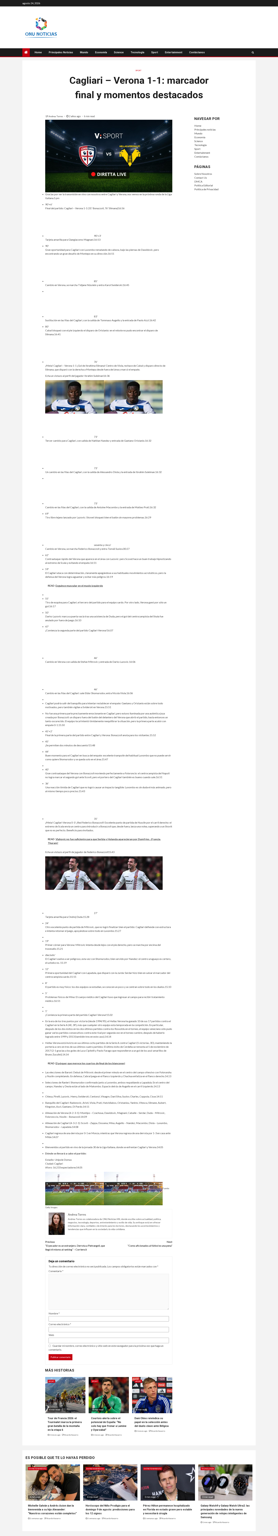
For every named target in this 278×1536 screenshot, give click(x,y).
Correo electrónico (60, 1324)
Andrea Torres (56, 116)
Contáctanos (197, 52)
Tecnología (137, 52)
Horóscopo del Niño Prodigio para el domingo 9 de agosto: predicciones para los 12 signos (110, 1509)
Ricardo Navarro (71, 1435)
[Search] (253, 52)
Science (119, 52)
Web (51, 1334)
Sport (154, 52)
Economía (101, 52)
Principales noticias (61, 52)
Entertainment (173, 52)
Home (38, 52)
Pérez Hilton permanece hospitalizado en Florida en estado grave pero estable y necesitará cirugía (167, 1509)
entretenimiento (37, 1468)
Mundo (84, 52)
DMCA (198, 181)
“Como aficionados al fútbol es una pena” (150, 1243)
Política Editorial (203, 185)
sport (138, 70)
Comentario (56, 1271)
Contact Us (200, 177)
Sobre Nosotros (203, 173)
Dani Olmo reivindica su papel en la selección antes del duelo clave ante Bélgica (151, 1422)
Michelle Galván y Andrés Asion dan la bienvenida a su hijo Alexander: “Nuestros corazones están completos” (52, 1509)
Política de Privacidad (206, 189)
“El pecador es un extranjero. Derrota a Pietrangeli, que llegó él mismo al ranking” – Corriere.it (75, 1245)
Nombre (54, 1313)
